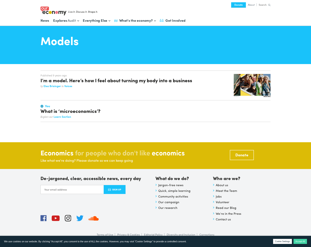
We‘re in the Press (228, 213)
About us (222, 185)
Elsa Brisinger (53, 86)
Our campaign (168, 202)
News (44, 20)
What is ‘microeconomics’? (70, 110)
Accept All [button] (300, 241)
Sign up (116, 189)
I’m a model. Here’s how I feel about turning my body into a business (116, 80)
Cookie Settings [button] (282, 241)
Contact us (223, 219)
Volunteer (222, 202)
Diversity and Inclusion (181, 234)
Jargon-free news (170, 185)
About (251, 4)
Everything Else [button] (95, 20)
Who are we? (226, 178)
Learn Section (62, 117)
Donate (238, 4)
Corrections (206, 234)
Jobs (219, 196)
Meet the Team (226, 190)
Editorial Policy (153, 234)
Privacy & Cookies (128, 234)
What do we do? (172, 178)
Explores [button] (64, 20)
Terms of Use (105, 234)
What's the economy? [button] (136, 20)
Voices (68, 86)
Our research (167, 207)
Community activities (173, 196)
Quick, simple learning (174, 190)
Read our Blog (226, 207)
